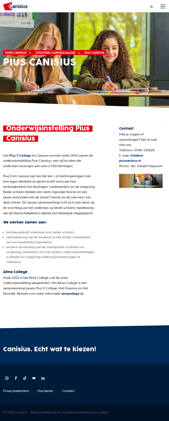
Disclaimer (45, 391)
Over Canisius (16, 53)
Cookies (68, 391)
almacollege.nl (72, 293)
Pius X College (20, 155)
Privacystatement (16, 391)
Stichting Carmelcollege (56, 53)
